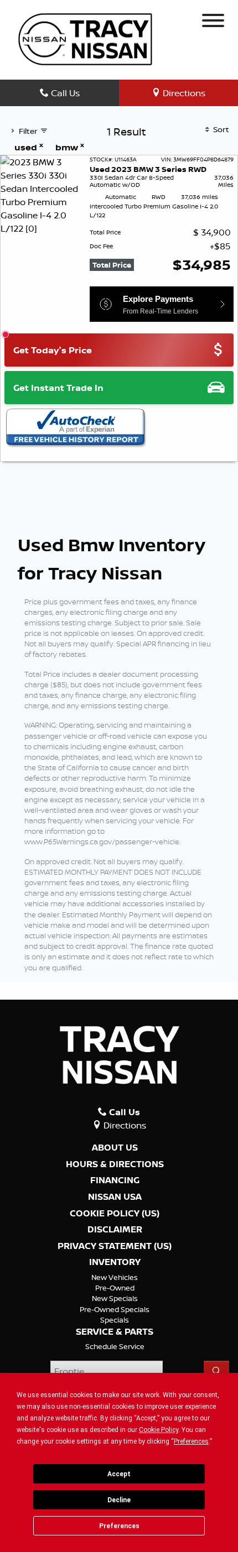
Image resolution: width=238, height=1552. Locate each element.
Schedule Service (114, 1346)
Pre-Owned (114, 1288)
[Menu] (213, 22)
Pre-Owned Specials (114, 1309)
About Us (115, 1148)
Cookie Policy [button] (158, 1430)
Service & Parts (114, 1332)
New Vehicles (114, 1277)
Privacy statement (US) (115, 1246)
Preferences (119, 1526)
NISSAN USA (115, 1197)
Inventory (115, 1262)
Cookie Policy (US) (114, 1214)
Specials (114, 1320)
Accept (119, 1474)
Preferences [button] (191, 1441)
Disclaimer (114, 1230)
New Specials (115, 1298)
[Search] (216, 1371)
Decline (119, 1500)
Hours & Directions (115, 1164)
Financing (114, 1180)
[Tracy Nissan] (85, 38)
